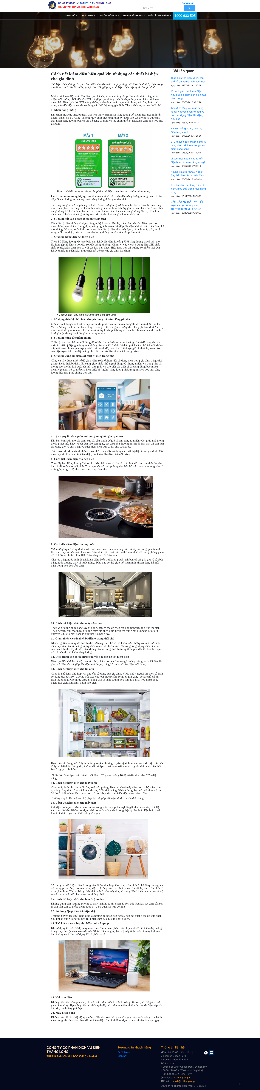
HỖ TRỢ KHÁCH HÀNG (132, 15)
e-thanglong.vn (182, 1077)
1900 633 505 (185, 15)
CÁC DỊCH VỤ (87, 15)
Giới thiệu (123, 1052)
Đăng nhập (188, 3)
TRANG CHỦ (69, 15)
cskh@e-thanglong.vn (185, 1081)
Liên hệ (122, 1055)
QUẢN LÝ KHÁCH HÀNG (158, 15)
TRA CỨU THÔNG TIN (107, 15)
